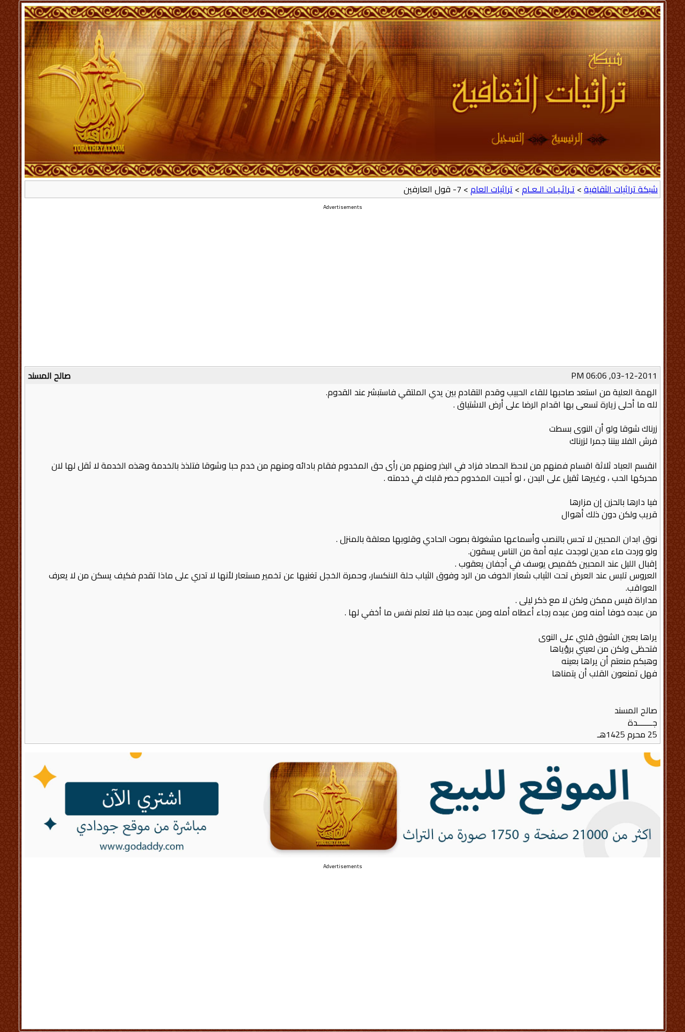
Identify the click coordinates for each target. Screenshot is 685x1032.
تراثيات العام (491, 189)
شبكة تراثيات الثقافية (621, 189)
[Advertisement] (342, 291)
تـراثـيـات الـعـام (548, 189)
